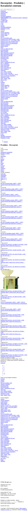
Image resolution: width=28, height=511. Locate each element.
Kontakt (2, 25)
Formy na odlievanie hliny (7, 48)
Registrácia (3, 15)
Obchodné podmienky (6, 16)
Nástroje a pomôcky (5, 44)
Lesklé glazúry (4, 401)
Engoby (2, 36)
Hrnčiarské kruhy (5, 57)
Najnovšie (3, 173)
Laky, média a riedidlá (6, 71)
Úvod (2, 23)
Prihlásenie (3, 13)
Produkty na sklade (5, 153)
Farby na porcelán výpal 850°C (8, 75)
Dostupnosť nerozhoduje (6, 152)
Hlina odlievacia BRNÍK (6, 55)
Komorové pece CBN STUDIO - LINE (10, 39)
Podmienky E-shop (5, 28)
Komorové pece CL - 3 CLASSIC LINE (10, 40)
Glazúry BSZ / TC (5, 34)
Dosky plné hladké (5, 65)
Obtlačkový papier (5, 77)
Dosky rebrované (5, 66)
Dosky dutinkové (5, 69)
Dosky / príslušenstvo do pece (8, 62)
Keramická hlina (4, 50)
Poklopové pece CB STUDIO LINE (9, 42)
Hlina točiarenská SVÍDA (7, 54)
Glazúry (2, 31)
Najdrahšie (3, 176)
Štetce (2, 47)
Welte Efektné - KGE (6, 411)
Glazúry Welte (4, 35)
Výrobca (3, 155)
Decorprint (3, 156)
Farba (2, 157)
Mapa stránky (23, 508)
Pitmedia (25, 509)
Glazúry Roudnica (5, 32)
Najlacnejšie (3, 175)
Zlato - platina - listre (5, 78)
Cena (2, 148)
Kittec (2, 460)
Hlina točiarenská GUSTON (7, 52)
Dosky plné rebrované (6, 67)
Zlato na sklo (4, 79)
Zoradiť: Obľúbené (5, 172)
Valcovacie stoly (4, 61)
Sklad (2, 151)
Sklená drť (3, 70)
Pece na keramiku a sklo (6, 38)
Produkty (3, 30)
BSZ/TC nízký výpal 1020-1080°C (9, 407)
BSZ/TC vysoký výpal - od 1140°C (9, 406)
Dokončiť (3, 363)
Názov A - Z (3, 178)
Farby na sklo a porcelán (6, 73)
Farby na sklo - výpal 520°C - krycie (9, 74)
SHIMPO (3, 461)
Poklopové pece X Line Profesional (9, 43)
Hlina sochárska (4, 51)
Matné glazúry (4, 403)
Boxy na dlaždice (5, 63)
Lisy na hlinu (4, 59)
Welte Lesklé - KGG (5, 410)
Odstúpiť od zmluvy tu (6, 509)
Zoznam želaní (4, 12)
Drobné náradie (4, 46)
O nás (2, 24)
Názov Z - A (4, 179)
